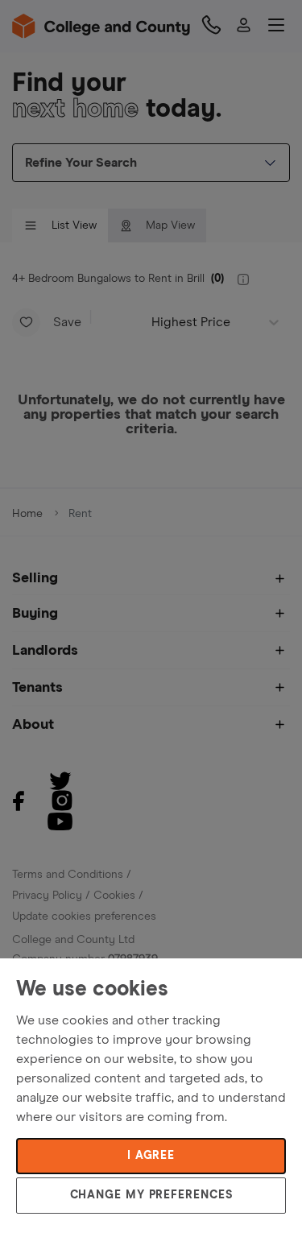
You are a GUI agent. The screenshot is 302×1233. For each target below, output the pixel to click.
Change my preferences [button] (151, 1195)
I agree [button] (151, 1155)
